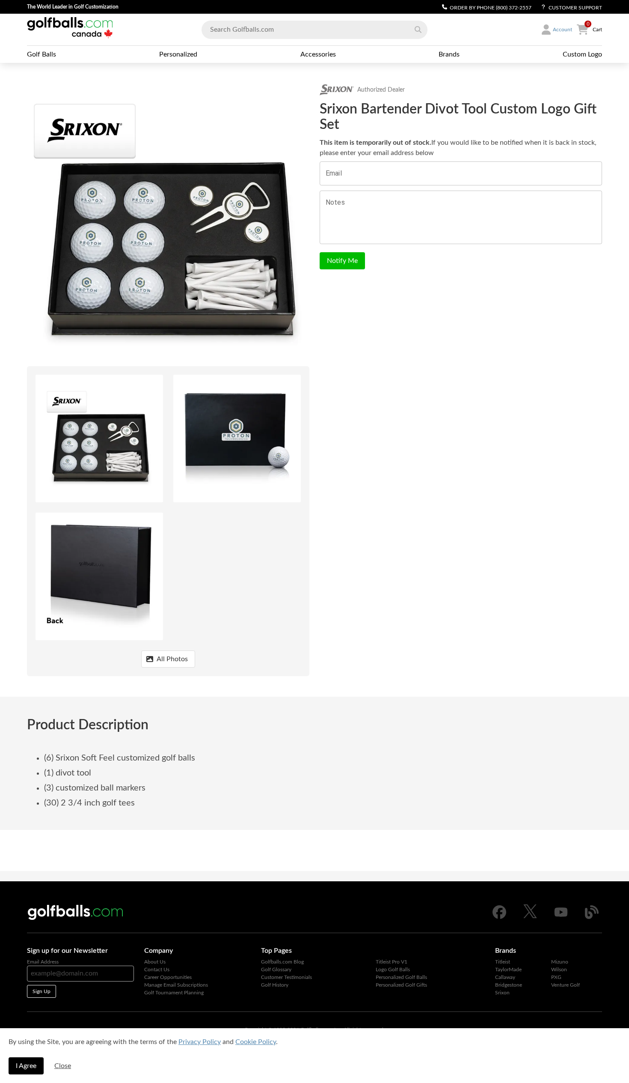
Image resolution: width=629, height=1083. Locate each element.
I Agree (26, 1065)
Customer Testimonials (286, 977)
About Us (155, 961)
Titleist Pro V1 (391, 961)
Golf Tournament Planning (174, 992)
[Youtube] (561, 917)
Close (62, 1065)
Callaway (505, 977)
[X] (530, 916)
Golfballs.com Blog (282, 961)
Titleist (502, 961)
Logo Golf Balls (393, 969)
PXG (556, 977)
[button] (418, 29)
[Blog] (592, 917)
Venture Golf (565, 985)
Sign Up (41, 991)
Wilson (559, 969)
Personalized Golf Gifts (401, 985)
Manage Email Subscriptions (176, 985)
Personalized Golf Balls (401, 977)
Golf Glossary (276, 969)
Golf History (274, 985)
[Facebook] (499, 917)
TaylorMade (508, 969)
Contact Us (156, 969)
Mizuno (559, 961)
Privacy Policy (199, 1041)
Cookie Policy (255, 1041)
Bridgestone (508, 985)
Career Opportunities (168, 977)
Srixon (502, 992)
